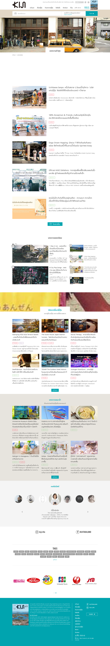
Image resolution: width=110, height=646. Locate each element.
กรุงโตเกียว (61, 557)
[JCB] (62, 580)
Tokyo (16, 551)
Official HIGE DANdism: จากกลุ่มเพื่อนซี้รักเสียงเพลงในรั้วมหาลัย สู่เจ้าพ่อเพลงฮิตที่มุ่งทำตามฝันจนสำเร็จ (72, 172)
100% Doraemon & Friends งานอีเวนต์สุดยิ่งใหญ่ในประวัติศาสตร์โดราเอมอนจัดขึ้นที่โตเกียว (70, 117)
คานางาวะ (92, 554)
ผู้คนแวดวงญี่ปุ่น (79, 627)
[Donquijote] (48, 580)
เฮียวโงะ (49, 557)
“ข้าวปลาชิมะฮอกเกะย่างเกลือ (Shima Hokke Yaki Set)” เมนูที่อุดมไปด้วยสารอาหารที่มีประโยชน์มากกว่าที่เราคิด (90, 269)
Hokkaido (48, 554)
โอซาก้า (42, 554)
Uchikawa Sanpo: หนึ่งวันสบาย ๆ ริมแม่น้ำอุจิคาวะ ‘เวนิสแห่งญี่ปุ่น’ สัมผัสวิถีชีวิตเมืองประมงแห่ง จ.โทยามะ (71, 89)
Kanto (56, 551)
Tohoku (18, 554)
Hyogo (93, 551)
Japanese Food (71, 551)
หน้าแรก (32, 8)
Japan (21, 551)
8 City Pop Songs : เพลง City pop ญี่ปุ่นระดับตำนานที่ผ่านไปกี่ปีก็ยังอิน (58, 270)
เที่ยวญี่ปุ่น (39, 8)
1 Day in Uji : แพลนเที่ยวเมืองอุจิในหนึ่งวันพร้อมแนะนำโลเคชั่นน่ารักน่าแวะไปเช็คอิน (58, 250)
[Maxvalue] (19, 580)
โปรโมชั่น (58, 8)
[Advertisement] (55, 67)
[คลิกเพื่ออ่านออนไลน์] (94, 8)
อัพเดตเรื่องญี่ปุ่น (55, 309)
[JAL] (76, 580)
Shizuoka (30, 554)
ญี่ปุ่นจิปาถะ (52, 177)
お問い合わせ (78, 7)
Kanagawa (81, 551)
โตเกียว (27, 551)
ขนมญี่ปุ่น (43, 557)
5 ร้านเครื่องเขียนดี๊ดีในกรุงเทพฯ (89, 279)
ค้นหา (91, 14)
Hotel (85, 554)
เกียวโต (23, 554)
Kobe (67, 557)
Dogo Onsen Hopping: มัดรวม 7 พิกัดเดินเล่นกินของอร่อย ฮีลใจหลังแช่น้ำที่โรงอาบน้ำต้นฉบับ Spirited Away (70, 144)
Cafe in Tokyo (57, 554)
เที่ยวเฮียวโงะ (79, 554)
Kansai (88, 551)
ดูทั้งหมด (55, 560)
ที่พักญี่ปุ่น (15, 343)
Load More (55, 224)
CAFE (51, 551)
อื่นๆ (71, 8)
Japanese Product (69, 554)
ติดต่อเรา (65, 8)
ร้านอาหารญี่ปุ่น (49, 8)
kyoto (40, 551)
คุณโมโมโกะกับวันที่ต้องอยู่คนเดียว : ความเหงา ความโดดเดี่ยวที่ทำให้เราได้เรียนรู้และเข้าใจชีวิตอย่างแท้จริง (70, 199)
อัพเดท (21, 343)
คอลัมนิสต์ (55, 486)
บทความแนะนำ (55, 399)
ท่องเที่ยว (51, 94)
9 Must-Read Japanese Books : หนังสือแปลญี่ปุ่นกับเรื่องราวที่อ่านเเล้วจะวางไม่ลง (90, 258)
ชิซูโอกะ (54, 557)
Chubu (37, 554)
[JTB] (91, 580)
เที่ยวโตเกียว (33, 551)
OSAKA (45, 551)
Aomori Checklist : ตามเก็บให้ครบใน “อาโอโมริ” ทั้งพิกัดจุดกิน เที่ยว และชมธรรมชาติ (91, 247)
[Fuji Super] (33, 580)
